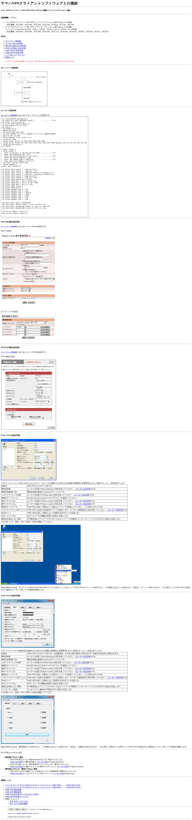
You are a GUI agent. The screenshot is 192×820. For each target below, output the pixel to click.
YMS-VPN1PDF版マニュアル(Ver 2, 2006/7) (22, 794)
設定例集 (24, 813)
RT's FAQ (29, 813)
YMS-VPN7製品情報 (13, 792)
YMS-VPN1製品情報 (13, 790)
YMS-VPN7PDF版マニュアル (16, 797)
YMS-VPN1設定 (16, 762)
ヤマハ (14, 813)
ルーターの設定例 (83, 489)
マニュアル (35, 813)
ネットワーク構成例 (13, 41)
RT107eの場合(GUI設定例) (15, 48)
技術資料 (19, 813)
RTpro (9, 813)
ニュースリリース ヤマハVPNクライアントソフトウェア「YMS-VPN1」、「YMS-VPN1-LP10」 (43, 785)
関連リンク (9, 57)
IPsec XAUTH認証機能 (19, 804)
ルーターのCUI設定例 (14, 43)
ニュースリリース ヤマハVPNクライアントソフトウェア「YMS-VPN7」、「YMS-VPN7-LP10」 (43, 787)
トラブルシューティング (15, 55)
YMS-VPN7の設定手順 (14, 53)
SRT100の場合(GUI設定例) (15, 46)
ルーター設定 (42, 762)
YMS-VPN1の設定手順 (14, 50)
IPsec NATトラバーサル (19, 801)
